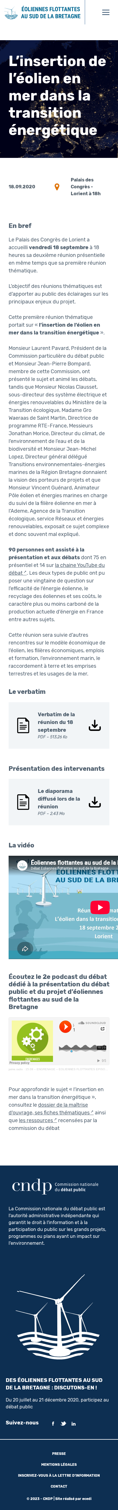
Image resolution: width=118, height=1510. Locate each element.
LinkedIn (73, 1423)
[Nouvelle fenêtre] (89, 12)
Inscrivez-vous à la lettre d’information (59, 1476)
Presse (59, 1454)
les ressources (36, 1120)
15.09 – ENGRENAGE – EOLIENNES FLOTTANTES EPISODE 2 (68, 1069)
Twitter (63, 1423)
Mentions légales (59, 1465)
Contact (59, 1486)
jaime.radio (16, 1069)
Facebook (53, 1423)
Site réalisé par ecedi (73, 1499)
